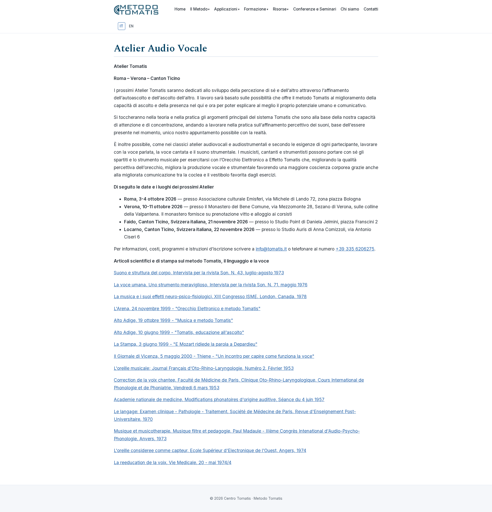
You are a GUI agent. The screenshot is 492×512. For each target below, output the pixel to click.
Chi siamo (350, 9)
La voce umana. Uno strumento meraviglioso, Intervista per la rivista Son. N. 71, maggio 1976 (211, 284)
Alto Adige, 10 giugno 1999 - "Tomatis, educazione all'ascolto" (179, 332)
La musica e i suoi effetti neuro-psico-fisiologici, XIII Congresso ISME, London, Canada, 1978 (210, 296)
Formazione (256, 9)
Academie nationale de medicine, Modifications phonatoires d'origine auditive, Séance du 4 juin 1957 (219, 399)
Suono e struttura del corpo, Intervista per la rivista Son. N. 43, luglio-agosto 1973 (199, 272)
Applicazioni (227, 9)
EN (131, 26)
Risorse (281, 9)
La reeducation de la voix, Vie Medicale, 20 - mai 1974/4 (172, 462)
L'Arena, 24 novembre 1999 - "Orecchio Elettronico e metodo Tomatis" (187, 308)
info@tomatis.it (271, 249)
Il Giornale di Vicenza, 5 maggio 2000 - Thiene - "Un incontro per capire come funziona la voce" (214, 356)
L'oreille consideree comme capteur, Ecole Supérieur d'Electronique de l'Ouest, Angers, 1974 (210, 450)
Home (180, 9)
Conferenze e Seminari (314, 9)
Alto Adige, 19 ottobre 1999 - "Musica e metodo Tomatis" (173, 320)
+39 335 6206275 (355, 249)
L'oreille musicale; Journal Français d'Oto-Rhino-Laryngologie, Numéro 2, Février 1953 (204, 368)
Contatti (371, 9)
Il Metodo (200, 9)
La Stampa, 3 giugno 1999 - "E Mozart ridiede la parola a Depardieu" (185, 344)
